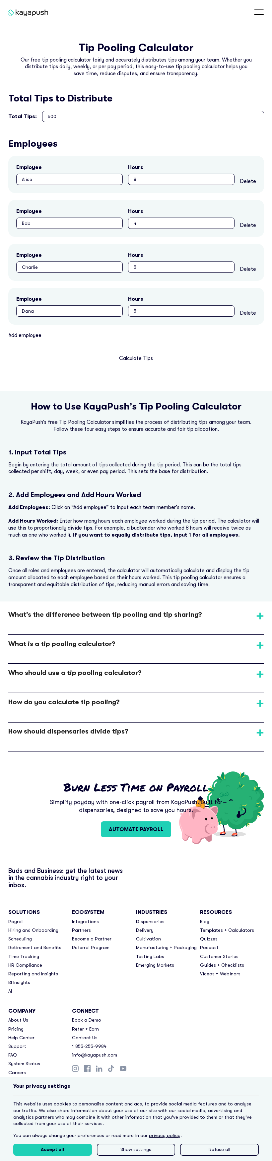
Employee (29, 167)
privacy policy (164, 1135)
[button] (259, 13)
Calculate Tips (136, 358)
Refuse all (219, 1149)
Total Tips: (22, 116)
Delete (248, 181)
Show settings (135, 1149)
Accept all (52, 1149)
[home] (23, 13)
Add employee (24, 335)
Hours (135, 167)
